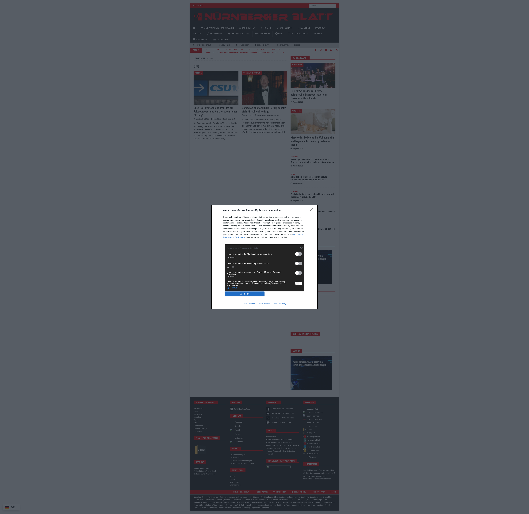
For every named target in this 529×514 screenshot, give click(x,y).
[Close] (312, 210)
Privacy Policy (280, 304)
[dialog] (264, 257)
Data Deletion (249, 304)
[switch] (298, 254)
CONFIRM (245, 294)
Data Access (264, 304)
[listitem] (264, 247)
